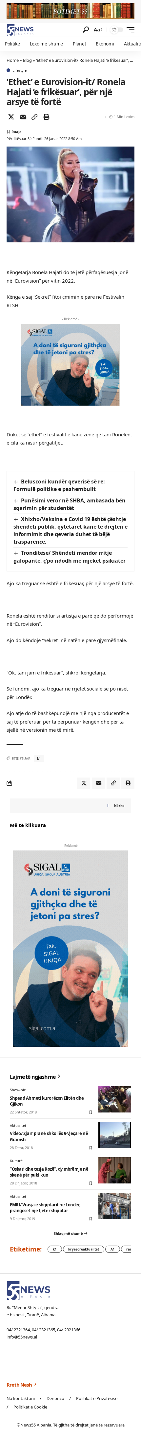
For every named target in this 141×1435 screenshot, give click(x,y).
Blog (27, 60)
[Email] (23, 117)
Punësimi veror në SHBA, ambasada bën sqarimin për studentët (69, 504)
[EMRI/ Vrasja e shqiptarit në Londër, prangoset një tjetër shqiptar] (114, 1206)
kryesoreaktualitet (83, 1249)
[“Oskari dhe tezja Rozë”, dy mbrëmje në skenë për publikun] (114, 1170)
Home (13, 60)
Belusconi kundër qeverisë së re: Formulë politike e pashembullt (59, 485)
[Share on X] (11, 117)
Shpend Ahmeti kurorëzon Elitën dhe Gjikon (47, 1101)
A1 (113, 1249)
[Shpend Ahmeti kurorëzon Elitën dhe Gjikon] (114, 1099)
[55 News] (20, 30)
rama (130, 1249)
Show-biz (18, 1089)
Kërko (119, 805)
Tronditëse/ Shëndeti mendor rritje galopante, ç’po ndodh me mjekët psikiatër (69, 556)
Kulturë (16, 1160)
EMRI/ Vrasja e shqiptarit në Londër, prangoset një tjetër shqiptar (45, 1208)
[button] (86, 29)
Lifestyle (19, 70)
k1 (39, 758)
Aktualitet (18, 1125)
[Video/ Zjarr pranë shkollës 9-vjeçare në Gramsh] (114, 1135)
